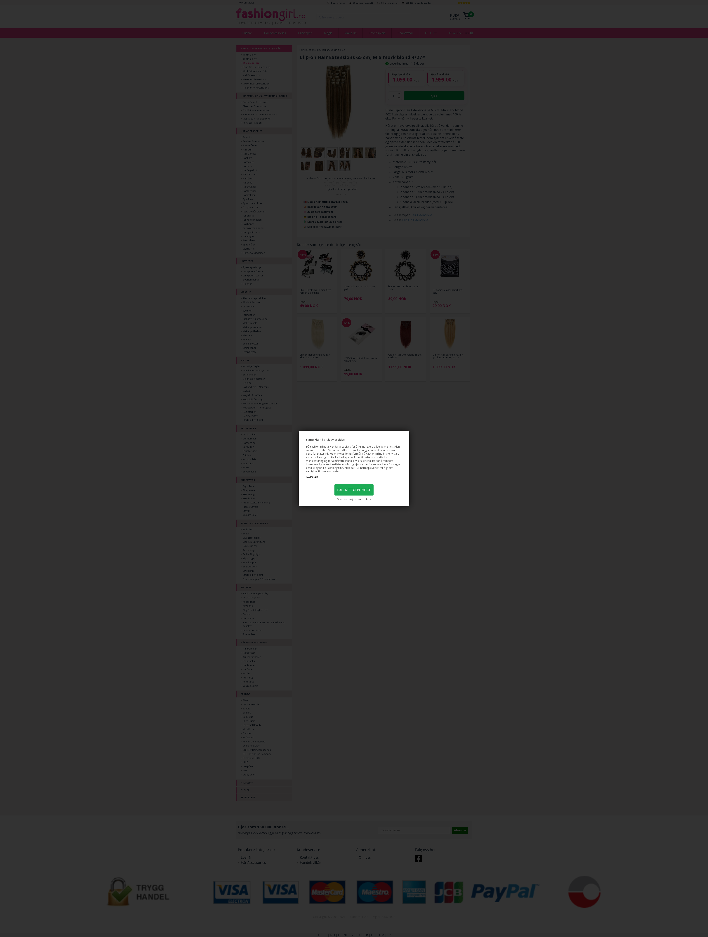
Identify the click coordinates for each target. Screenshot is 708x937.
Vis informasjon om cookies (354, 499)
